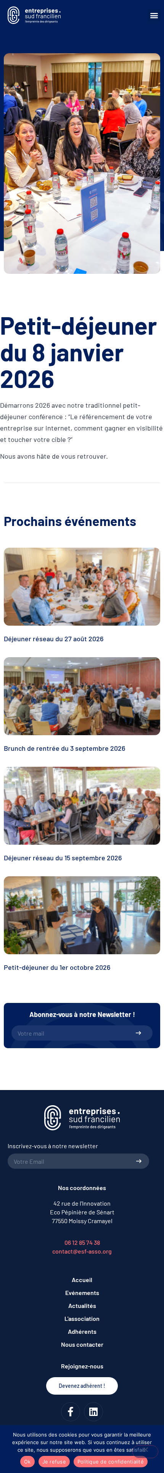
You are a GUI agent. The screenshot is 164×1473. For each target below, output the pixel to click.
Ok (27, 1462)
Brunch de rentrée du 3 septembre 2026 (64, 748)
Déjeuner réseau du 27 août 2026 (53, 638)
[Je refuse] (145, 1451)
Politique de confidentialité (110, 1462)
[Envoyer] (138, 1033)
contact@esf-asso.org (82, 1251)
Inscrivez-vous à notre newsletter (53, 1145)
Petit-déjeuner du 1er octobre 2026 (57, 967)
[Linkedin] (93, 1411)
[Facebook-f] (70, 1411)
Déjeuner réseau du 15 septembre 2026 (63, 857)
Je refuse (54, 1462)
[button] (154, 15)
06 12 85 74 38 (82, 1242)
